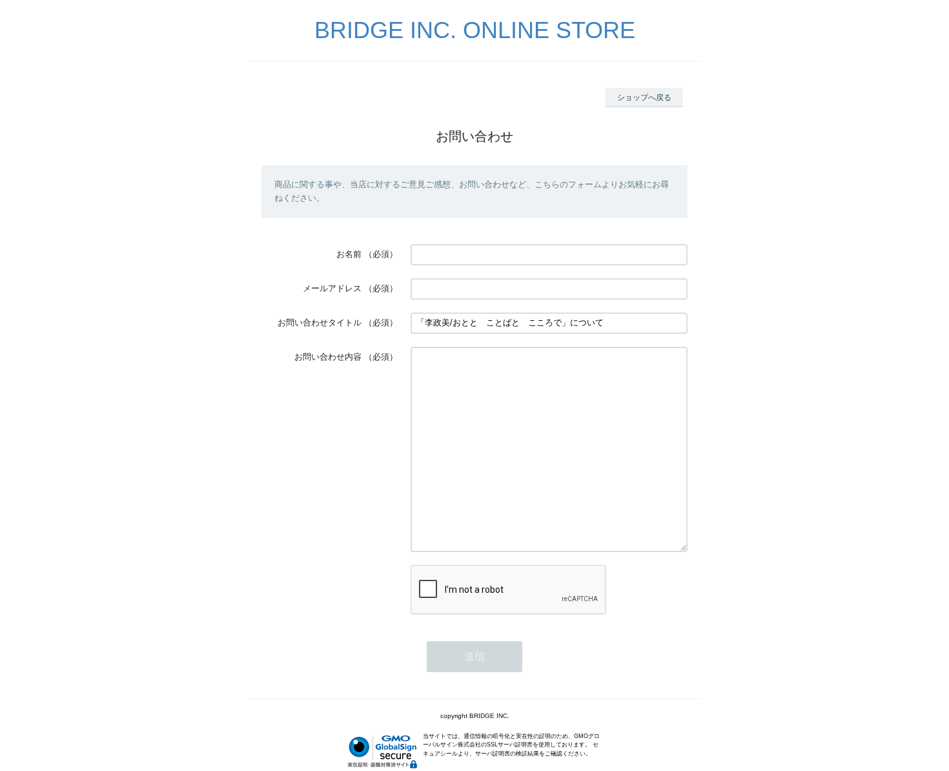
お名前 (349, 254)
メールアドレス (332, 288)
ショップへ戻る (644, 97)
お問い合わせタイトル (320, 322)
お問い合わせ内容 (328, 357)
